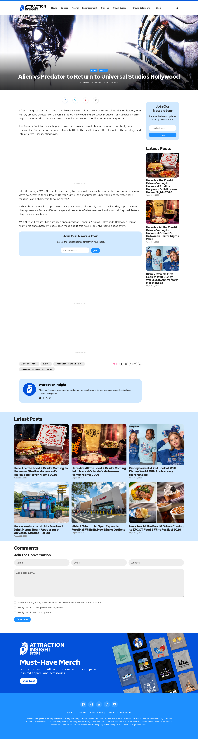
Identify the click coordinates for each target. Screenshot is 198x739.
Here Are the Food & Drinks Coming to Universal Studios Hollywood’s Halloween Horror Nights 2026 (161, 186)
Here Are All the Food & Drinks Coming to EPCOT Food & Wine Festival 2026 (156, 527)
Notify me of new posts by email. (35, 612)
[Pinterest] (85, 100)
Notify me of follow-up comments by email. (41, 607)
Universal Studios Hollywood (36, 369)
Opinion (64, 7)
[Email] (95, 100)
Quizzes (105, 7)
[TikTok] (107, 704)
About (70, 712)
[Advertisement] (80, 162)
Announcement (29, 364)
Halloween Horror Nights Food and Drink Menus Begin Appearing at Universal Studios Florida (38, 529)
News (54, 7)
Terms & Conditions (120, 712)
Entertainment (89, 7)
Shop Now (28, 680)
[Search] (177, 8)
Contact (81, 712)
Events (46, 364)
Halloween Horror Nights (69, 364)
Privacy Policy (97, 712)
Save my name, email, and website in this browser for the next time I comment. (60, 602)
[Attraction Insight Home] (33, 8)
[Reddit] (140, 364)
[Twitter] (75, 100)
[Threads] (99, 704)
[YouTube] (115, 704)
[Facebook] (65, 100)
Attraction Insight (92, 82)
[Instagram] (91, 704)
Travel (75, 7)
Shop (158, 7)
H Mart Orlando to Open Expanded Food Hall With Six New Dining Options (98, 527)
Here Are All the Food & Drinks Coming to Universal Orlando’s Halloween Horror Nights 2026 (162, 233)
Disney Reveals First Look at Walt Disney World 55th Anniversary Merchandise (162, 278)
